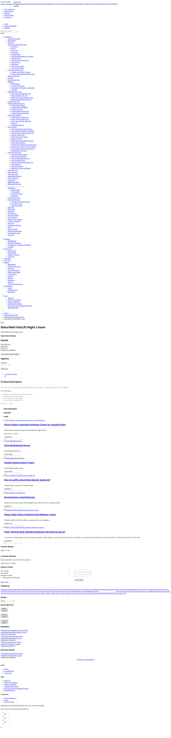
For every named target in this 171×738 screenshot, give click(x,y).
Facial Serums (16, 164)
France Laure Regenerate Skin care (23, 74)
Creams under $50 (14, 221)
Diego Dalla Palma (14, 272)
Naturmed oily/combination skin (22, 98)
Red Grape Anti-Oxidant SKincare (22, 141)
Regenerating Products (19, 151)
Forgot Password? (10, 26)
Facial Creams (12, 217)
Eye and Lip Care (16, 204)
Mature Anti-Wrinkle (14, 231)
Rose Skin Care (13, 170)
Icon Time (14, 51)
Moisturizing (15, 62)
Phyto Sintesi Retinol (18, 143)
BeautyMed (11, 41)
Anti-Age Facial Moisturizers (20, 202)
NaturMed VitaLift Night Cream (11, 638)
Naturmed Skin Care (14, 92)
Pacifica (10, 282)
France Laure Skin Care (15, 70)
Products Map (9, 15)
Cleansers (11, 212)
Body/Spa (11, 208)
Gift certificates (9, 9)
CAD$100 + (4, 623)
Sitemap (7, 13)
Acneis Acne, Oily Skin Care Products (23, 147)
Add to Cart (4, 369)
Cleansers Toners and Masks (21, 168)
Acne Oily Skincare (14, 198)
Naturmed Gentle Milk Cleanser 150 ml (14, 632)
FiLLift (13, 49)
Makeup (10, 82)
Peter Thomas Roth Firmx (19, 119)
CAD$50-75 (4, 616)
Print (2, 322)
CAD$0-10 (4, 608)
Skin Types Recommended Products (20, 306)
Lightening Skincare (14, 225)
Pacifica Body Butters (18, 105)
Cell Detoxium (16, 54)
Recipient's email (6, 575)
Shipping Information (15, 304)
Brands (6, 263)
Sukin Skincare (13, 172)
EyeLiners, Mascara (17, 86)
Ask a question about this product (10, 354)
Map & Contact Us (10, 698)
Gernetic (11, 78)
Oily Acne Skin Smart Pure (20, 60)
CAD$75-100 (4, 621)
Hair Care (11, 223)
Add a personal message (11, 578)
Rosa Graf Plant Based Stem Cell (22, 162)
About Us (11, 298)
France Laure (12, 274)
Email (6, 700)
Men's (10, 227)
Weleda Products (13, 182)
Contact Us (17, 2)
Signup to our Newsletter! (85, 660)
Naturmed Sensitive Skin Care (21, 100)
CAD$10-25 (4, 610)
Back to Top (5, 582)
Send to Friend (79, 580)
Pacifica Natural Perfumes (20, 113)
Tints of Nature (13, 178)
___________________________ (16, 186)
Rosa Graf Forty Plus (18, 160)
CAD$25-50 (4, 614)
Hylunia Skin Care (14, 80)
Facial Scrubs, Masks (15, 219)
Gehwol (10, 276)
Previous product (11, 374)
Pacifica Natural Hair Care (20, 111)
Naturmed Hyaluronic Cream (10, 644)
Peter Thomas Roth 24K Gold (21, 121)
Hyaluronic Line (16, 139)
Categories (8, 37)
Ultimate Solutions (17, 125)
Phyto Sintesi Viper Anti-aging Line (22, 149)
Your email (4, 573)
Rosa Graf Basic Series (18, 157)
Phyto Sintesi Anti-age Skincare (21, 129)
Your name (4, 571)
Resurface (14, 64)
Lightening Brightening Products (22, 56)
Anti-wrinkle (15, 192)
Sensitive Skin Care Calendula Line (22, 133)
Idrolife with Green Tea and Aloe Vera (24, 145)
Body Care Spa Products (19, 137)
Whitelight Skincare (14, 184)
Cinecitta (11, 268)
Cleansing (14, 47)
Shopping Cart (13, 290)
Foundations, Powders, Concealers (23, 88)
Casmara (11, 43)
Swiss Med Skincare (14, 176)
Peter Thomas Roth (14, 115)
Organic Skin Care (14, 102)
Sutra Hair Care (13, 174)
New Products (12, 229)
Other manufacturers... (15, 284)
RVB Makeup (15, 84)
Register (7, 28)
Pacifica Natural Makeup (19, 107)
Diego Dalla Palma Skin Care (17, 45)
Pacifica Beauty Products (16, 104)
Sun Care (11, 235)
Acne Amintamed (17, 166)
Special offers (8, 11)
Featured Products (14, 39)
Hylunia (10, 278)
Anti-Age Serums (17, 206)
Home (10, 288)
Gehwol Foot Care (14, 76)
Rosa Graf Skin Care (14, 153)
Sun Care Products (17, 68)
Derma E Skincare (14, 270)
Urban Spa (11, 180)
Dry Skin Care (12, 213)
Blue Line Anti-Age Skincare (20, 159)
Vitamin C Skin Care (17, 135)
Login (6, 24)
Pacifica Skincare (17, 109)
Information (8, 286)
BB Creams (11, 210)
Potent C (14, 123)
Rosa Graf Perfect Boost (19, 155)
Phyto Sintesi (12, 127)
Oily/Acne (14, 196)
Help (5, 296)
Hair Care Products (17, 66)
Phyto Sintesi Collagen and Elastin (22, 131)
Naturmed (11, 280)
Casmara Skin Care (14, 267)
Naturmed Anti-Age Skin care (21, 94)
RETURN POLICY (13, 308)
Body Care (14, 52)
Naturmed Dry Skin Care (19, 96)
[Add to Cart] (22, 439)
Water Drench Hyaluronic (19, 117)
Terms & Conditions (14, 300)
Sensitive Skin (16, 58)
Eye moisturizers (13, 215)
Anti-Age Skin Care (14, 200)
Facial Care (11, 188)
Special (16, 6)
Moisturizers (15, 190)
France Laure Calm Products (20, 72)
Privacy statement (14, 302)
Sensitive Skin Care (14, 233)
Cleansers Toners (17, 194)
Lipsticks (14, 90)
